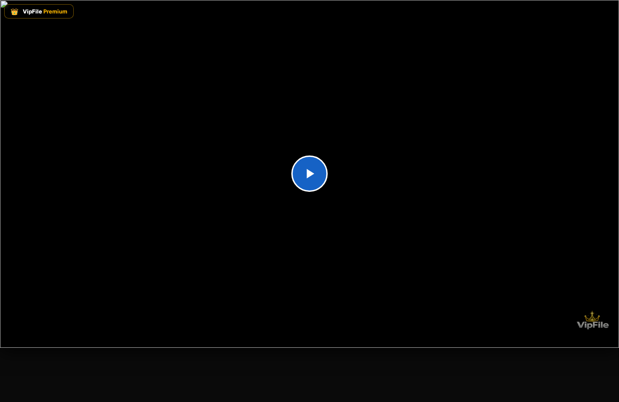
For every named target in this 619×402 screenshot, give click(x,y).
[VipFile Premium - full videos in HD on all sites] (592, 320)
